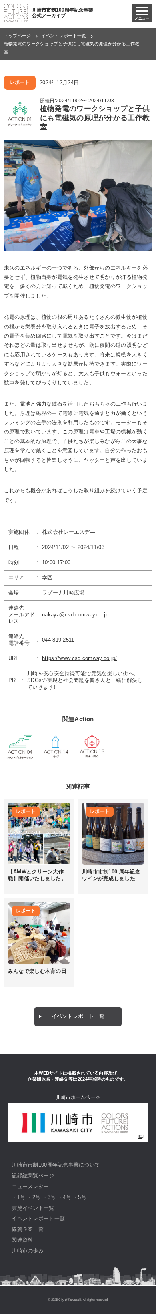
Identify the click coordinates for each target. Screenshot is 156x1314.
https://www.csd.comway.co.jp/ (79, 658)
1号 (21, 1197)
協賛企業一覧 (28, 1229)
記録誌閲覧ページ (33, 1176)
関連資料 (22, 1240)
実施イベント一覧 (33, 1208)
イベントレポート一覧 (63, 35)
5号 (82, 1197)
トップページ (17, 35)
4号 (67, 1197)
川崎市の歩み (28, 1251)
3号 (52, 1197)
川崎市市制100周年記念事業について (56, 1165)
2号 (36, 1197)
